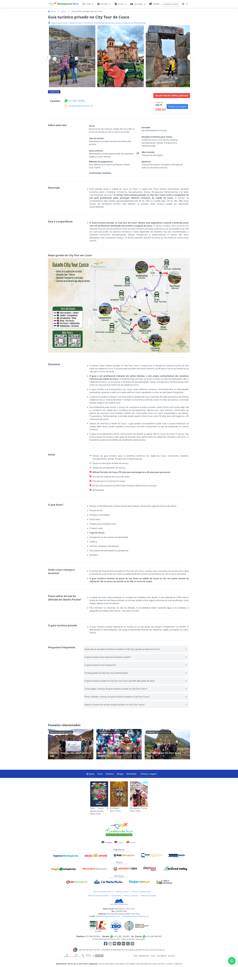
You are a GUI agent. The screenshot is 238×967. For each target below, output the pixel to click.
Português (109, 842)
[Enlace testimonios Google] (132, 944)
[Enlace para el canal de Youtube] (115, 944)
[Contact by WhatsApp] (232, 961)
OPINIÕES (156, 4)
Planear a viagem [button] (149, 773)
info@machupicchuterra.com (108, 916)
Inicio (53, 11)
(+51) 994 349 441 (154, 936)
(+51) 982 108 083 (121, 936)
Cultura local (54, 92)
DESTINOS (104, 4)
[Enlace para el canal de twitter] (128, 944)
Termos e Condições (131, 896)
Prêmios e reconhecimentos (141, 892)
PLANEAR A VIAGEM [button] (171, 4)
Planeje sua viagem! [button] (177, 106)
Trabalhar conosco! (122, 892)
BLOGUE (121, 4)
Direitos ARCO (116, 896)
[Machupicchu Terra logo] (63, 4)
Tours (100, 773)
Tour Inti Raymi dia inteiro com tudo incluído (119, 744)
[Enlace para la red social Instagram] (110, 944)
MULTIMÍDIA (138, 4)
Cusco (63, 11)
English (120, 842)
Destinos (110, 773)
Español (133, 842)
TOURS (88, 4)
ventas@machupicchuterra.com (135, 916)
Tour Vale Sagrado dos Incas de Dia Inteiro (167, 744)
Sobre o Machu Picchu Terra (103, 892)
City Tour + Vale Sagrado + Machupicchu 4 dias (70, 744)
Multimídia (131, 773)
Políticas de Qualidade (148, 896)
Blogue (120, 773)
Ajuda (91, 773)
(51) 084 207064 (93, 936)
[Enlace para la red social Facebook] (106, 944)
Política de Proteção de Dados (98, 896)
